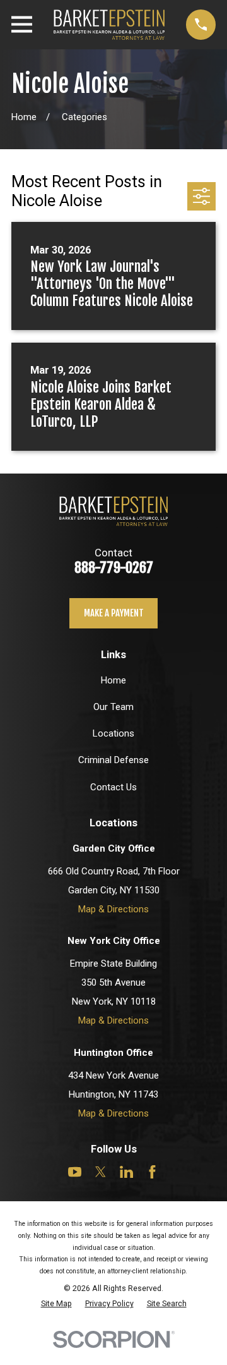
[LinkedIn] (126, 1171)
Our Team (113, 707)
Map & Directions (113, 909)
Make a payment (114, 613)
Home (113, 680)
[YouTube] (74, 1171)
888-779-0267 (113, 567)
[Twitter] (100, 1171)
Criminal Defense (113, 760)
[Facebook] (152, 1171)
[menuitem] (56, 1303)
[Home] (109, 24)
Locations (113, 733)
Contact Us (113, 787)
